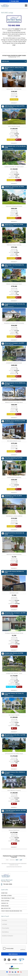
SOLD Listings (5, 900)
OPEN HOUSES (5, 906)
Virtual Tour (11, 686)
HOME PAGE (4, 893)
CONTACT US (4, 903)
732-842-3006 (14, 1)
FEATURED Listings (6, 895)
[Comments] (14, 943)
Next (17, 860)
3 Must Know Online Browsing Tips (11, 911)
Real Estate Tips (5, 908)
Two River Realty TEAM (7, 898)
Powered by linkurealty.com (14, 974)
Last (21, 860)
